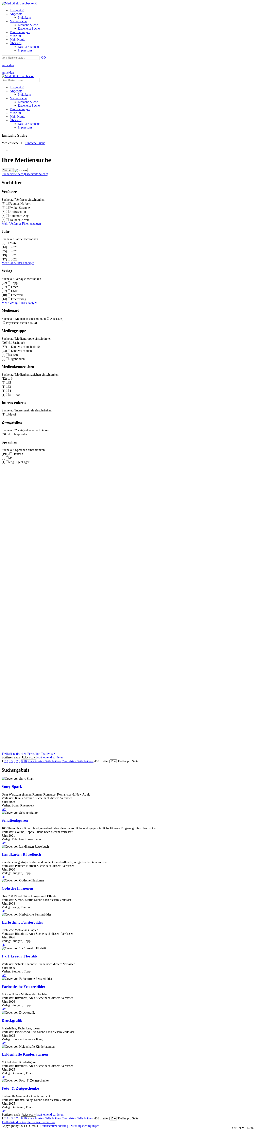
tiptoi (12, 414)
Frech (14, 287)
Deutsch (18, 454)
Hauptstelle (20, 434)
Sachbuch (19, 342)
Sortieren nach (11, 757)
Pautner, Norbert (19, 203)
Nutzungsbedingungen (84, 1126)
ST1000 (14, 394)
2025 (14, 247)
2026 (12, 243)
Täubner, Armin (19, 220)
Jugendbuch (17, 359)
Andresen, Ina (18, 211)
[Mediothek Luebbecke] (18, 3)
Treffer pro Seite (128, 761)
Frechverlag (18, 299)
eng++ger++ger (19, 462)
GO (43, 57)
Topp (14, 283)
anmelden (8, 65)
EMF (14, 291)
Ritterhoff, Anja (19, 215)
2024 (14, 251)
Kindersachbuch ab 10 (25, 346)
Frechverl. (17, 295)
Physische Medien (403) (21, 322)
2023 (14, 255)
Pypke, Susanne (19, 207)
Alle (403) (56, 318)
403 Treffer (101, 761)
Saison (13, 355)
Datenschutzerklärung (54, 1126)
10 (25, 761)
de (10, 458)
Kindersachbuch (21, 350)
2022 (14, 259)
